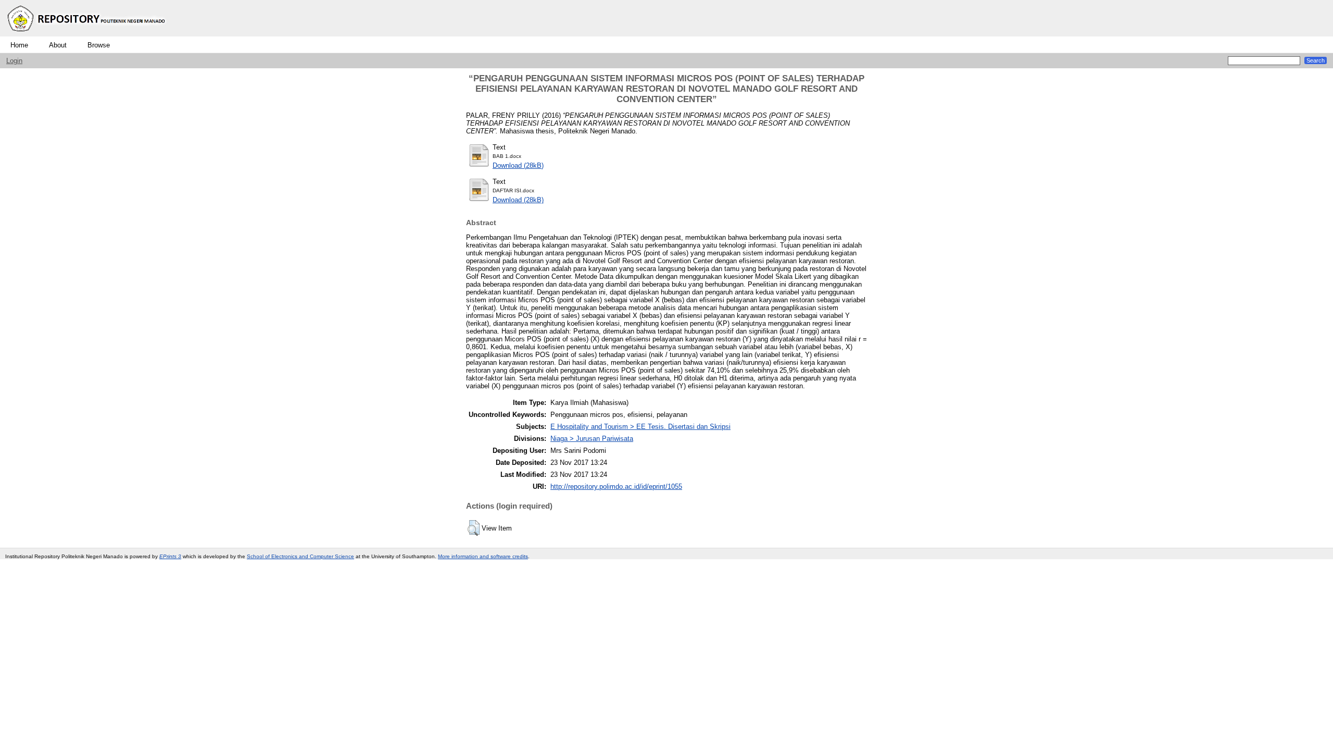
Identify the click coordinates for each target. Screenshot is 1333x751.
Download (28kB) (518, 165)
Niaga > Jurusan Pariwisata (591, 438)
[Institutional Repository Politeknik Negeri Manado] (87, 34)
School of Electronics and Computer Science (300, 556)
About (58, 45)
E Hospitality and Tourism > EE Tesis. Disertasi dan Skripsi (640, 426)
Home (19, 45)
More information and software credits (483, 556)
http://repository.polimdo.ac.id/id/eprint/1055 (616, 486)
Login (14, 61)
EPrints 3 (170, 556)
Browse (98, 45)
